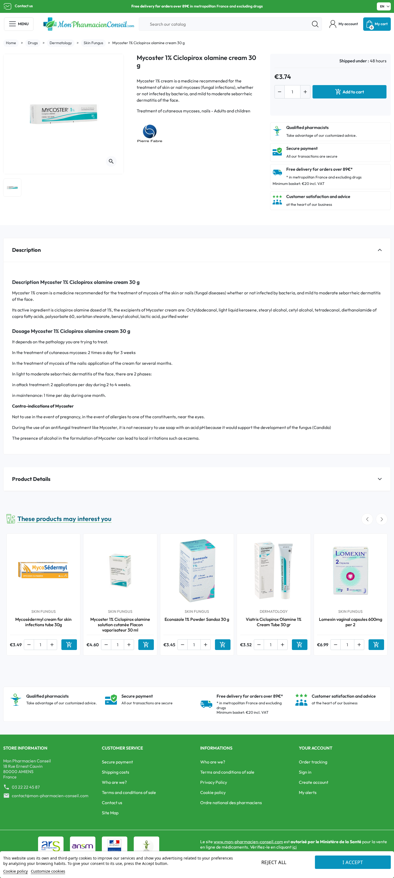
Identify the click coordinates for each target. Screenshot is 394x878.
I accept (353, 862)
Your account (315, 748)
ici (294, 847)
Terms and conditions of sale (129, 792)
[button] (343, 24)
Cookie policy (213, 792)
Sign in (305, 772)
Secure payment (117, 762)
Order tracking (313, 762)
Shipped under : (354, 60)
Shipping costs (115, 772)
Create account (313, 782)
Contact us (24, 5)
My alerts (308, 792)
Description (26, 249)
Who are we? (114, 782)
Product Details (31, 479)
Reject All (273, 862)
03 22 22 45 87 (26, 787)
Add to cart (349, 92)
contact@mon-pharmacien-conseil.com (50, 795)
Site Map (110, 812)
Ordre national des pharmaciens (231, 802)
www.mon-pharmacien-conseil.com (248, 841)
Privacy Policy (213, 782)
